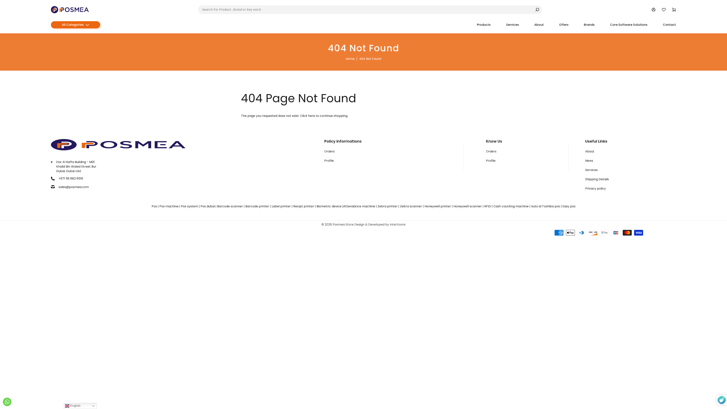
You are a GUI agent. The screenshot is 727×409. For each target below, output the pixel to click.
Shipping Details (597, 179)
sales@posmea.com (74, 187)
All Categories (73, 25)
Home (350, 59)
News (589, 160)
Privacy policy (595, 188)
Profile (329, 160)
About (589, 151)
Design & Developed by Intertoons (380, 224)
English (74, 405)
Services (591, 170)
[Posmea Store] (70, 9)
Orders (329, 151)
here (311, 116)
